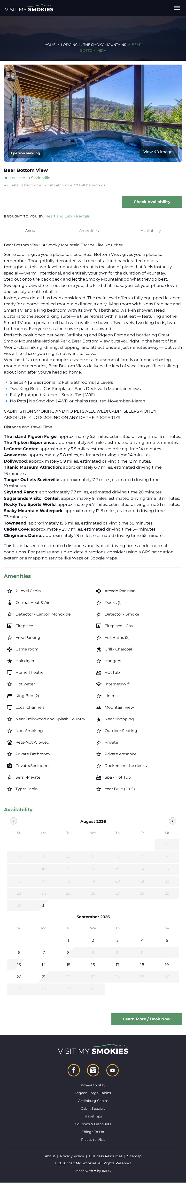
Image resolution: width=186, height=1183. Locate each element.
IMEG (106, 1171)
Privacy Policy (72, 1156)
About (31, 230)
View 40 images (158, 152)
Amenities (89, 230)
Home (50, 44)
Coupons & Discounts (93, 1124)
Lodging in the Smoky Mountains (93, 44)
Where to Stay (93, 1085)
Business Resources (105, 1156)
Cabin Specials (93, 1108)
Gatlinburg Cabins (93, 1101)
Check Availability (152, 202)
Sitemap (134, 1156)
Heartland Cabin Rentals (67, 216)
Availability (151, 230)
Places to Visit (93, 1139)
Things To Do (93, 1132)
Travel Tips (93, 1116)
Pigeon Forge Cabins (93, 1093)
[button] (177, 8)
